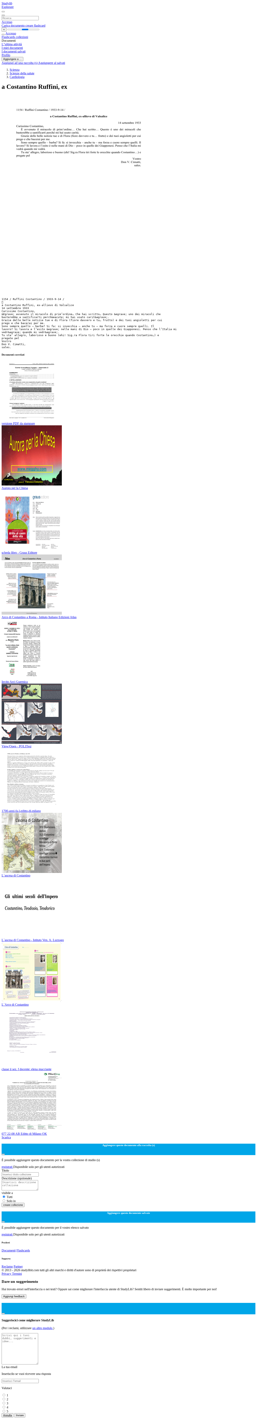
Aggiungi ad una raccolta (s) (20, 63)
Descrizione (17, 1178)
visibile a (7, 1193)
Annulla (7, 1415)
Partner (18, 1266)
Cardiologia (17, 77)
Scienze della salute (22, 73)
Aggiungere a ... (12, 59)
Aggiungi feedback (14, 1296)
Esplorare (8, 7)
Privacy (7, 1273)
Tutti (9, 1197)
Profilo (6, 55)
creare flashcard (35, 25)
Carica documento (13, 25)
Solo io (11, 1201)
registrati (7, 1167)
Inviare (20, 1415)
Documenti (9, 1250)
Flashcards (9, 37)
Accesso (7, 22)
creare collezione (13, 1204)
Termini (17, 1273)
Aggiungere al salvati (51, 63)
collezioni (22, 37)
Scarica (6, 1137)
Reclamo (7, 1266)
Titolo (5, 1170)
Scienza (14, 69)
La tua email (9, 1367)
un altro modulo (42, 1328)
